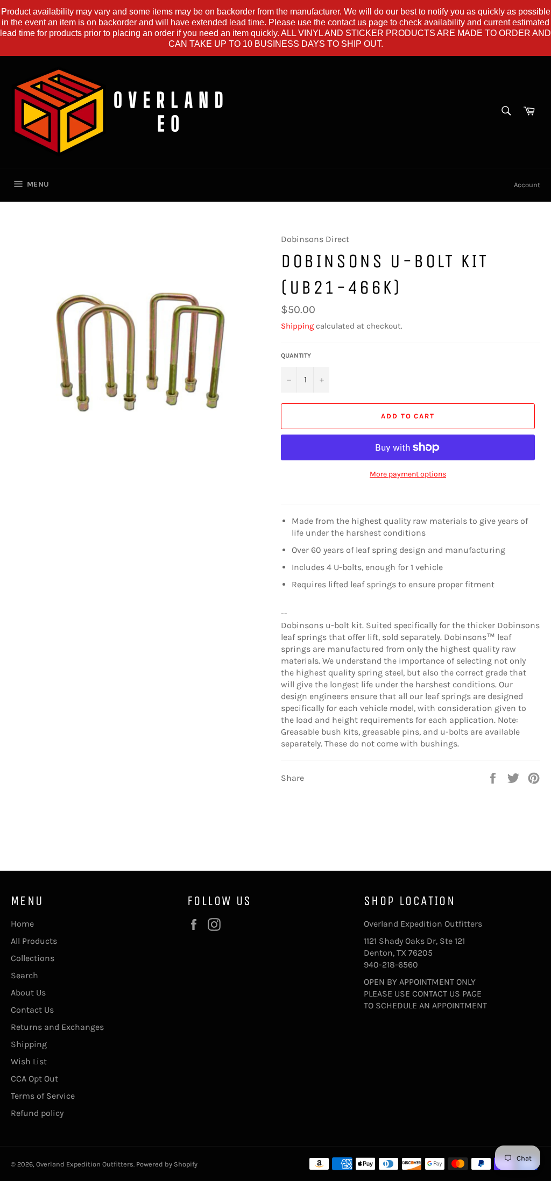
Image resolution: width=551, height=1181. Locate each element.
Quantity (296, 355)
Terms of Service (43, 1096)
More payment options (408, 474)
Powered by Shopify (166, 1164)
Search (24, 975)
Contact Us (32, 1010)
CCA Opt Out (34, 1078)
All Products (34, 941)
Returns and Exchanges (57, 1027)
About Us (28, 992)
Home (22, 924)
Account (527, 185)
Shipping (297, 326)
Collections (32, 958)
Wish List (29, 1061)
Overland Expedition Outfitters (84, 1164)
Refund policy (37, 1113)
